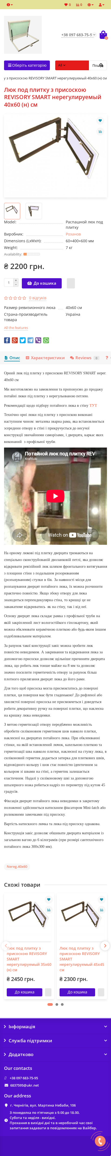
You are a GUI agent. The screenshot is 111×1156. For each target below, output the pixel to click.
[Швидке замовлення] (71, 283)
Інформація (22, 1026)
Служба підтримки (30, 1040)
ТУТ (93, 406)
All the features (16, 327)
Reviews (86, 358)
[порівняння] (100, 131)
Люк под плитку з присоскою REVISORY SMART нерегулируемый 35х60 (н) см (29, 959)
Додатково (21, 1054)
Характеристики (47, 358)
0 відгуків (37, 297)
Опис (14, 358)
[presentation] (6, 945)
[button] (50, 1004)
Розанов (73, 234)
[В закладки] (100, 121)
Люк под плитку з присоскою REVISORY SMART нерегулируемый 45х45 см (82, 959)
